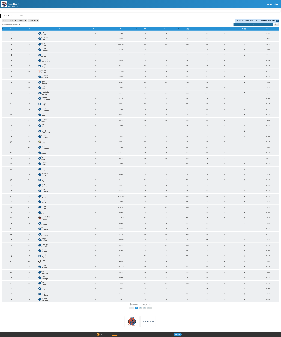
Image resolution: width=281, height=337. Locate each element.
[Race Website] (4, 4)
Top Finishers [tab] (21, 16)
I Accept (177, 334)
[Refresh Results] (278, 24)
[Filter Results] (275, 24)
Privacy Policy (115, 335)
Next (149, 308)
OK (277, 20)
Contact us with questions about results (140, 10)
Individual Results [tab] (7, 16)
